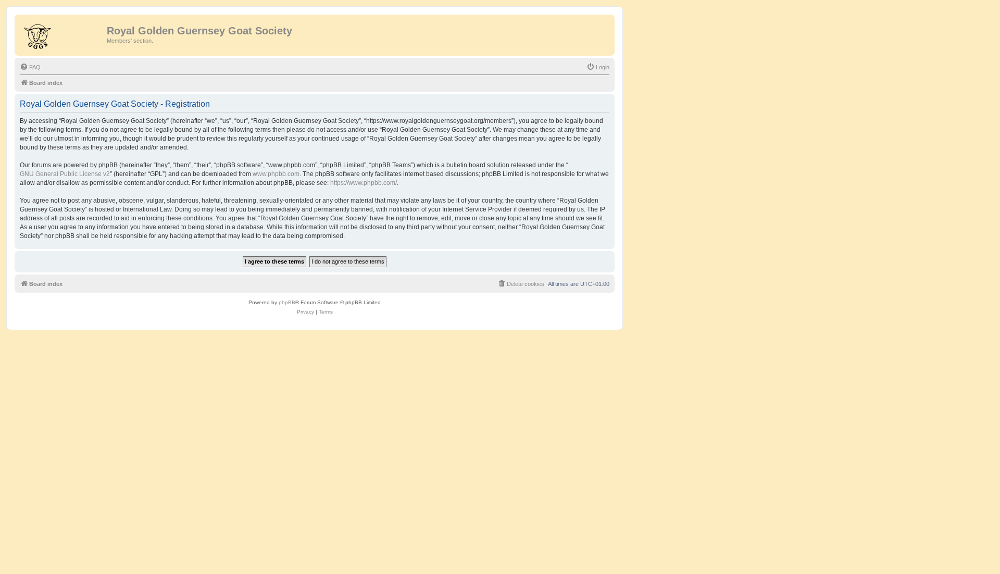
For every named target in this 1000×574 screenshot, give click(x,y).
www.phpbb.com (276, 174)
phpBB (287, 302)
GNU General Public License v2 (65, 174)
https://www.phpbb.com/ (363, 182)
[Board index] (62, 34)
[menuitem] (30, 67)
